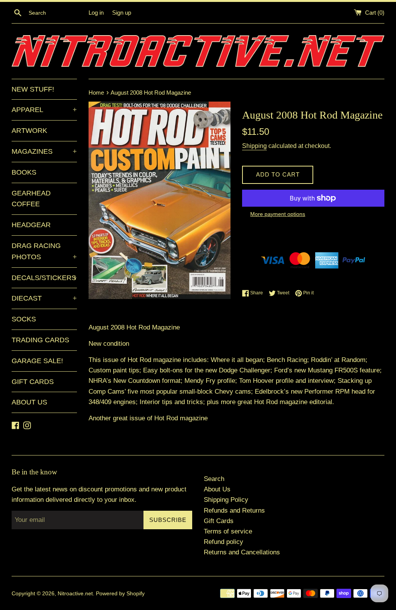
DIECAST (44, 298)
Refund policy (223, 541)
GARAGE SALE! (37, 361)
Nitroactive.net (75, 593)
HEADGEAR (31, 225)
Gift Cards (219, 521)
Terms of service (228, 531)
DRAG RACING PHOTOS (44, 251)
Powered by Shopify (120, 593)
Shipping (254, 146)
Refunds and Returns (234, 510)
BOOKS (24, 172)
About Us (217, 489)
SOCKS (24, 319)
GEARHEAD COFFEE (31, 198)
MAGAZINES (44, 151)
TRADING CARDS (40, 340)
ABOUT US (29, 402)
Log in (96, 12)
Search (214, 479)
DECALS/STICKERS (44, 278)
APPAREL (44, 110)
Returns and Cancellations (242, 552)
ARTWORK (29, 130)
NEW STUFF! (33, 89)
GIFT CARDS (33, 382)
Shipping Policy (226, 499)
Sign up (121, 12)
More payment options (277, 214)
